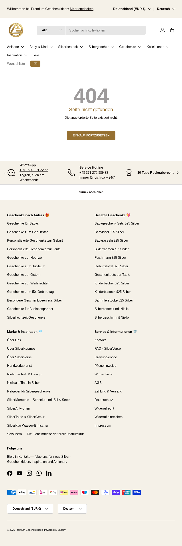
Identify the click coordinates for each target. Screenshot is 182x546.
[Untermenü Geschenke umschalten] (139, 46)
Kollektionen (155, 47)
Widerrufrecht (104, 408)
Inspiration (14, 55)
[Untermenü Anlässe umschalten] (22, 46)
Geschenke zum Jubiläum (26, 266)
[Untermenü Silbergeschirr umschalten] (112, 46)
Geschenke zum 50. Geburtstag (30, 292)
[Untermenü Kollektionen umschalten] (167, 46)
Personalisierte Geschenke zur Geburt (35, 240)
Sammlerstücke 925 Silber (114, 300)
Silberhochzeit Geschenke (26, 317)
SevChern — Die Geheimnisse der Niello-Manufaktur (45, 434)
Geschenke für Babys (23, 223)
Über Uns (14, 340)
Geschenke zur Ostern (23, 274)
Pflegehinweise (105, 365)
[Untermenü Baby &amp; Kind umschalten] (51, 46)
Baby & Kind (38, 47)
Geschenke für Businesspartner (30, 309)
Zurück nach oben (91, 192)
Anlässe (13, 47)
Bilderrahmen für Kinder (112, 249)
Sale (36, 55)
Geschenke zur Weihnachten (28, 283)
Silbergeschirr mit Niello (112, 317)
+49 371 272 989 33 (93, 172)
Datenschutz (104, 400)
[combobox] (91, 30)
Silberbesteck (68, 47)
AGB (98, 382)
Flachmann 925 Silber (110, 257)
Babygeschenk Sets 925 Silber (117, 223)
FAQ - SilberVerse (108, 348)
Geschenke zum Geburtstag (27, 232)
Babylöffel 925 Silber (109, 232)
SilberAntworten (18, 408)
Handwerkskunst (19, 365)
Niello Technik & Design (24, 374)
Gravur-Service (106, 357)
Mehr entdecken (81, 9)
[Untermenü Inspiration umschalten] (25, 55)
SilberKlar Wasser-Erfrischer (27, 425)
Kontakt (100, 340)
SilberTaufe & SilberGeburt (26, 417)
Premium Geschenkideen (29, 529)
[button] (172, 30)
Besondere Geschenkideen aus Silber (34, 300)
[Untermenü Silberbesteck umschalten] (81, 46)
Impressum (103, 425)
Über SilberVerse (19, 357)
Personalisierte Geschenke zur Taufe (34, 249)
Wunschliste (16, 63)
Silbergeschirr (99, 47)
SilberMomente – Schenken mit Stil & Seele (38, 400)
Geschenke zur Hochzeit (25, 257)
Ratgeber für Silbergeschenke (28, 391)
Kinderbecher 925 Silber (112, 283)
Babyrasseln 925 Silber (111, 240)
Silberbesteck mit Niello (112, 309)
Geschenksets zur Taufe (112, 274)
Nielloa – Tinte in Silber (23, 382)
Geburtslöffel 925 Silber (111, 266)
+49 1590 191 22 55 (34, 170)
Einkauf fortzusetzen (91, 135)
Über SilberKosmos (21, 348)
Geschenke (127, 47)
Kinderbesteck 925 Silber (113, 292)
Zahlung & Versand (108, 391)
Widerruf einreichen (109, 417)
